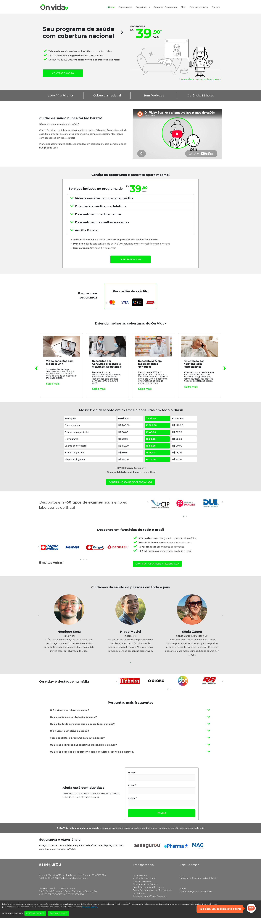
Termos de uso (140, 875)
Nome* (132, 772)
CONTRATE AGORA (63, 73)
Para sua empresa (198, 7)
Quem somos (125, 7)
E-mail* (132, 785)
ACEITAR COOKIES (58, 913)
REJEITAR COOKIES (35, 913)
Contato (216, 7)
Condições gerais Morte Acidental (149, 896)
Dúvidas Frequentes (142, 881)
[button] (128, 400)
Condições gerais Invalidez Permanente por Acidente (152, 891)
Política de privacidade (144, 878)
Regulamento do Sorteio (145, 884)
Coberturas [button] (142, 7)
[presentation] (106, 303)
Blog (183, 7)
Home (111, 7)
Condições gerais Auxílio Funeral (148, 887)
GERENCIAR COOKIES (12, 913)
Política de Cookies (89, 907)
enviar (161, 813)
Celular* (132, 798)
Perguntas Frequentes (165, 7)
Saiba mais (53, 383)
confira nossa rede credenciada (130, 482)
